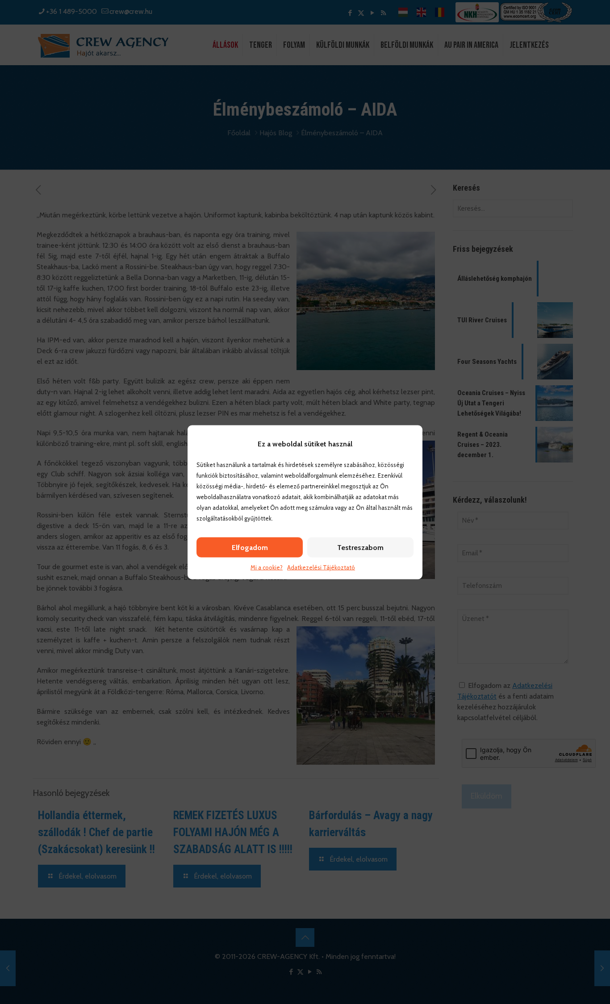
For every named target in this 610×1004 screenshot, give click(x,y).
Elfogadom (250, 547)
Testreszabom (360, 547)
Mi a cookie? (267, 567)
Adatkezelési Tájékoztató (321, 567)
